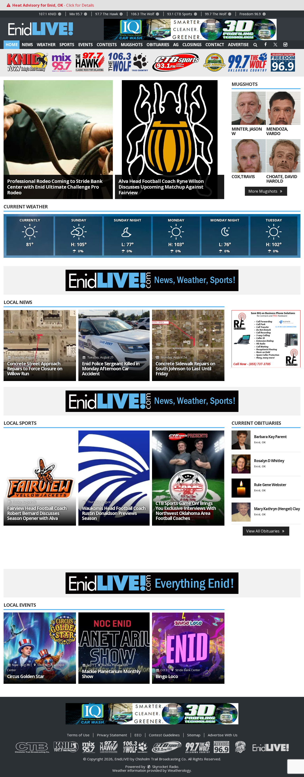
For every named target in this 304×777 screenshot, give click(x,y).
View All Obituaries (263, 531)
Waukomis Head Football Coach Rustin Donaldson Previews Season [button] (114, 513)
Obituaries (158, 44)
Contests (107, 44)
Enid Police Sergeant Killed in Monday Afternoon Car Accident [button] (110, 368)
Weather (46, 44)
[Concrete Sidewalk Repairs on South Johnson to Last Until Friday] (188, 345)
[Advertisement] (190, 29)
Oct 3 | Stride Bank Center (180, 670)
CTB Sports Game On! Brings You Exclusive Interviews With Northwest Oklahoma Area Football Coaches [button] (186, 511)
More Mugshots (263, 191)
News (27, 44)
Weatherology (179, 770)
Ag (175, 44)
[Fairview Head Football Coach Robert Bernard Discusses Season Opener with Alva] (40, 478)
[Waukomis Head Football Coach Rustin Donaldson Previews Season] (114, 478)
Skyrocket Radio (164, 766)
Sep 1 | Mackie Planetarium (107, 665)
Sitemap (193, 735)
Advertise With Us (223, 735)
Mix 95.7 (76, 14)
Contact (214, 44)
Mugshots (131, 44)
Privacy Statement (112, 735)
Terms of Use (78, 735)
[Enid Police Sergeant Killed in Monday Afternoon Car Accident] (114, 345)
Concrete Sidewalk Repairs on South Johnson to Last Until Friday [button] (185, 368)
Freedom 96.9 (250, 14)
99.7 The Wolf (216, 14)
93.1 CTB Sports (180, 14)
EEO (138, 735)
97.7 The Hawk (107, 14)
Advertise (238, 44)
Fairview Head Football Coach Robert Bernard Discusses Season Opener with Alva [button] (36, 513)
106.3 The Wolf (143, 14)
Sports (66, 44)
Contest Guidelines (164, 735)
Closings (191, 44)
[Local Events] (40, 648)
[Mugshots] (249, 108)
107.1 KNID (48, 14)
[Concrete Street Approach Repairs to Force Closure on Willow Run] (40, 345)
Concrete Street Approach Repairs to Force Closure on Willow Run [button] (34, 368)
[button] (255, 44)
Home (11, 44)
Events (85, 44)
